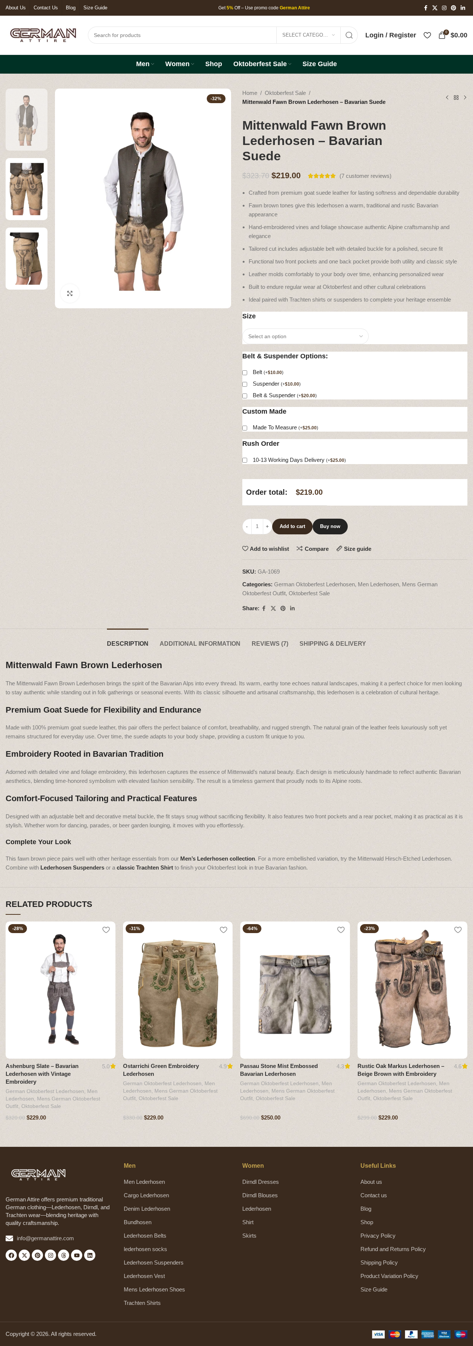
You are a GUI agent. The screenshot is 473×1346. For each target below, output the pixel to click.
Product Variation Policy (389, 1276)
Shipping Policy (379, 1262)
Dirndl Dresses (260, 1182)
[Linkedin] (89, 1255)
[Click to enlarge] (70, 293)
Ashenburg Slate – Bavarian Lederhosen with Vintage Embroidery (42, 1074)
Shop (366, 1222)
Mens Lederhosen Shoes (154, 1289)
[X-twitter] (24, 1255)
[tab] (127, 640)
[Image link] (38, 1174)
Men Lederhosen (378, 584)
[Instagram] (50, 1255)
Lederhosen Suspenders (154, 1262)
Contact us (373, 1195)
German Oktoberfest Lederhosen (314, 584)
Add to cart (292, 526)
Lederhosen (256, 1208)
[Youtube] (76, 1255)
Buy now (330, 526)
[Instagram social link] (444, 8)
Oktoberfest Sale (285, 93)
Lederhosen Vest (144, 1276)
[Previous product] (447, 97)
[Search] (349, 35)
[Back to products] (456, 97)
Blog (365, 1208)
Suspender (277, 383)
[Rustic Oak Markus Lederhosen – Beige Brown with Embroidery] (412, 990)
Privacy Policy (378, 1235)
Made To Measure (285, 427)
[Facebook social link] (425, 8)
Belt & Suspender (285, 395)
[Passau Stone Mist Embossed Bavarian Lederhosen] (295, 990)
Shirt (248, 1222)
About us (371, 1182)
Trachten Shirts (142, 1303)
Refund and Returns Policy (393, 1249)
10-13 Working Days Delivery (299, 460)
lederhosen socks (145, 1249)
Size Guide (373, 1289)
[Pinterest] (37, 1255)
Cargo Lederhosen (146, 1195)
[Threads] (63, 1255)
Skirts (249, 1235)
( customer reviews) (365, 176)
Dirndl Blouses (260, 1195)
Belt (268, 372)
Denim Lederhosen (147, 1208)
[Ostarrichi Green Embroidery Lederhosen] (178, 990)
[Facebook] (11, 1255)
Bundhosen (137, 1222)
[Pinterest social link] (453, 8)
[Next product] (465, 97)
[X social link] (435, 8)
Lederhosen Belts (145, 1235)
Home (249, 93)
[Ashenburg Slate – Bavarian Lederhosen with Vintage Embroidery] (61, 990)
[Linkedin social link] (462, 8)
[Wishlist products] (427, 35)
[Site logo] (43, 34)
